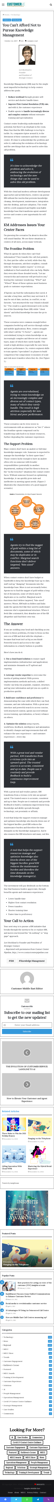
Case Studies (9, 1410)
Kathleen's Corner (11, 1365)
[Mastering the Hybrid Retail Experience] (40, 1154)
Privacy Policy (32, 1492)
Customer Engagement (13, 1361)
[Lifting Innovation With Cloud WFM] (14, 1154)
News (6, 1341)
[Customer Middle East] (16, 4)
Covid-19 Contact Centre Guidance (18, 1401)
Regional (7, 1345)
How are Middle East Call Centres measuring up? (26, 1317)
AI (4, 1389)
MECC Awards (9, 1373)
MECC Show (8, 1353)
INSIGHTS (40, 1484)
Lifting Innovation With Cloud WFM (12, 1167)
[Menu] (3, 5)
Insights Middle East (32, 1488)
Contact (43, 1492)
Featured (7, 1369)
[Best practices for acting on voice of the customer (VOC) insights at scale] (9, 1286)
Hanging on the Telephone (39, 1138)
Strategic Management (13, 1405)
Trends (6, 1357)
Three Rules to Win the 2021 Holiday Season (14, 1134)
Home (6, 15)
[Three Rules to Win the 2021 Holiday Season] (14, 1124)
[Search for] (51, 5)
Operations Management (14, 1397)
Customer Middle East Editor (27, 988)
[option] (27, 1253)
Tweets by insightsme (10, 1183)
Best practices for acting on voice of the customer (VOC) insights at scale (35, 1284)
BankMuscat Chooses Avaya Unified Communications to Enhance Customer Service (28, 1295)
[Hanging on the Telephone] (40, 1127)
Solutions (6, 20)
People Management (12, 1393)
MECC (6, 1349)
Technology (15, 15)
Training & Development (14, 1377)
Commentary (9, 1414)
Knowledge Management (33, 961)
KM (12, 961)
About (16, 1492)
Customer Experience (12, 1381)
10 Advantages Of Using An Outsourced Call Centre (27, 1310)
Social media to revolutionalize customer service (26, 1303)
